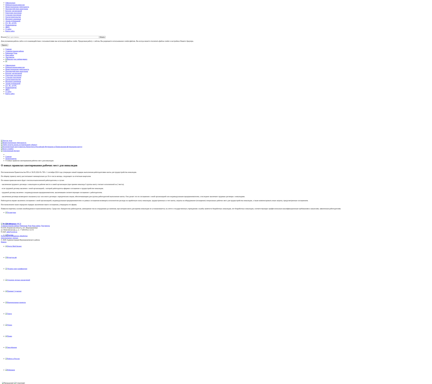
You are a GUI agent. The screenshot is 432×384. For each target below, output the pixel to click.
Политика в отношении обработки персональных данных (14, 237)
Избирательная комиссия (15, 5)
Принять (4, 45)
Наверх (4, 242)
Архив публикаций (12, 21)
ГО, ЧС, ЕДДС (11, 23)
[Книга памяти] (7, 149)
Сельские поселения (13, 15)
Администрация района (10, 226)
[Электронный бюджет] (10, 151)
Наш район (36, 226)
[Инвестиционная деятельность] (13, 143)
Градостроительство (13, 17)
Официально (10, 3)
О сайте (8, 29)
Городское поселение (13, 13)
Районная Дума (26, 226)
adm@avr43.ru (12, 232)
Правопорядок (11, 25)
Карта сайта (10, 31)
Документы (45, 226)
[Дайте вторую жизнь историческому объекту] (19, 145)
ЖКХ (7, 27)
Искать (3, 37)
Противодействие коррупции (16, 9)
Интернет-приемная (13, 19)
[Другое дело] (6, 141)
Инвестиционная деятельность (17, 7)
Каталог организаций (13, 11)
